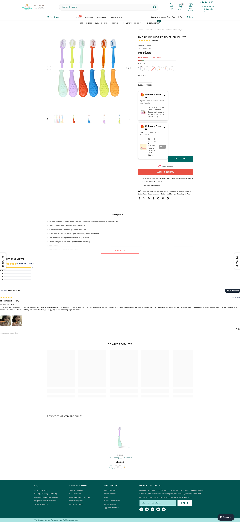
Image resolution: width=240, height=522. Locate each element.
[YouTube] (164, 509)
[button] (49, 68)
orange (124, 467)
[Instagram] (147, 509)
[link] (61, 392)
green (120, 467)
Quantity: (142, 75)
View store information (151, 186)
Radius (148, 46)
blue (116, 467)
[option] (89, 68)
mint (111, 467)
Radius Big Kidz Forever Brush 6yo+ (120, 458)
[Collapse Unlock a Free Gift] (164, 96)
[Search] (108, 7)
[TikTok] (158, 509)
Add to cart (180, 159)
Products (149, 30)
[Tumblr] (153, 198)
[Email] (163, 198)
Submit (184, 503)
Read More (119, 251)
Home (140, 30)
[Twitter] (144, 198)
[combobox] (105, 7)
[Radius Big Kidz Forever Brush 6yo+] (120, 437)
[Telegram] (158, 198)
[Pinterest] (149, 198)
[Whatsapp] (168, 198)
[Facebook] (139, 198)
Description (117, 214)
